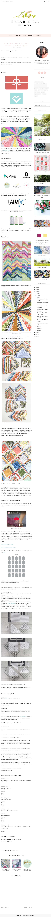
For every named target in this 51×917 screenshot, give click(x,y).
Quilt (8, 850)
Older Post (27, 907)
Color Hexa (37, 83)
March (38, 326)
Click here (20, 528)
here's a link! (19, 689)
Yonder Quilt (42, 228)
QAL (6, 850)
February (38, 328)
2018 (37, 332)
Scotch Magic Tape (11, 603)
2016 (37, 336)
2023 (37, 287)
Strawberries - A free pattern (42, 216)
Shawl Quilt (37, 92)
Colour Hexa (43, 83)
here (4, 552)
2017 (37, 334)
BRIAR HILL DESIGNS (23, 915)
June (38, 293)
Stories (43, 92)
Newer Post (5, 907)
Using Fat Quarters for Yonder (7, 544)
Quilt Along (12, 850)
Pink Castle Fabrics (6, 150)
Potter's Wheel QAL (42, 183)
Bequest (36, 81)
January (38, 330)
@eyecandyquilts (23, 716)
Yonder (17, 850)
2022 (37, 289)
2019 (37, 291)
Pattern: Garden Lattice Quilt (42, 152)
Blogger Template (32, 915)
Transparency (38, 94)
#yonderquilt (7, 698)
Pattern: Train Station (42, 279)
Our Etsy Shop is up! (42, 267)
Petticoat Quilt (41, 255)
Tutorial (44, 94)
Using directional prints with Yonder (8, 547)
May (38, 295)
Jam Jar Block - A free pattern (42, 171)
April (38, 297)
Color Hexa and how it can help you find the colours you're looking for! (42, 242)
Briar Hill (42, 81)
